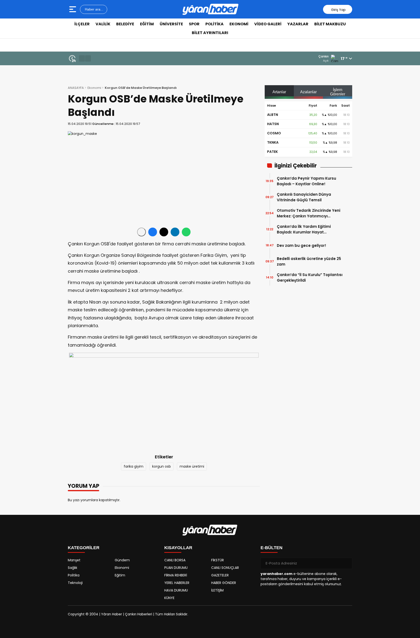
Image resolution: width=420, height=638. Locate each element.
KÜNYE (169, 597)
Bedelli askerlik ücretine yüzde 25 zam (309, 261)
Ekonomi (238, 24)
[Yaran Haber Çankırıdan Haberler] (210, 9)
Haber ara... (93, 9)
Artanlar (279, 92)
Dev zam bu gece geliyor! (301, 245)
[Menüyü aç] (73, 9)
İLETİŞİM (217, 590)
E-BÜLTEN (271, 547)
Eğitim (147, 24)
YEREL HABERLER (176, 582)
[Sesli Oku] (141, 232)
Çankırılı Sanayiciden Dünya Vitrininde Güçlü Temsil (304, 197)
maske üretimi (192, 466)
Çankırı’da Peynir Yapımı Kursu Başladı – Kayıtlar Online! (306, 181)
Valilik (103, 24)
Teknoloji (75, 582)
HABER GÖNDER (223, 582)
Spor (194, 24)
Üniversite (171, 24)
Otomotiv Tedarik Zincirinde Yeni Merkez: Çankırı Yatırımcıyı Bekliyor (308, 213)
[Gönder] (346, 563)
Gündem (122, 560)
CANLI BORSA (174, 560)
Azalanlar (308, 92)
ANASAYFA (76, 87)
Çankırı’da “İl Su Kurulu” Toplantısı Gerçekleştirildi (309, 277)
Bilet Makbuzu (330, 24)
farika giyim (133, 466)
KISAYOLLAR (178, 547)
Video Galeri (267, 24)
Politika (214, 24)
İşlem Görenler (337, 92)
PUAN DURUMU (176, 567)
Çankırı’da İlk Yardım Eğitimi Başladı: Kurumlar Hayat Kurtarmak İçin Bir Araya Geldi (306, 229)
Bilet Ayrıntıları (210, 33)
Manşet (74, 560)
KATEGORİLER (83, 547)
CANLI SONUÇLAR (225, 567)
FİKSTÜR (217, 560)
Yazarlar (297, 24)
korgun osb (161, 466)
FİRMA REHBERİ (175, 575)
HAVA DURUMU (176, 590)
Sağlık (72, 567)
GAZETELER (220, 575)
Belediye (125, 24)
